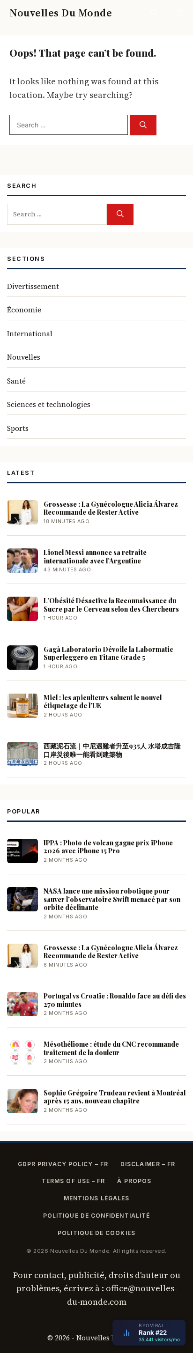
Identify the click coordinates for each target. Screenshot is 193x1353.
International (29, 334)
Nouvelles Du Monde (60, 13)
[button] (154, 13)
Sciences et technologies (48, 404)
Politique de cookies (96, 1232)
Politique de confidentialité (96, 1215)
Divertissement (33, 286)
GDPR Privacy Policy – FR (63, 1164)
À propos (134, 1180)
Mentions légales (96, 1198)
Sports (18, 428)
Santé (16, 381)
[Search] (143, 125)
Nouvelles (23, 357)
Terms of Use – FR (73, 1180)
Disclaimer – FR (147, 1164)
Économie (24, 310)
